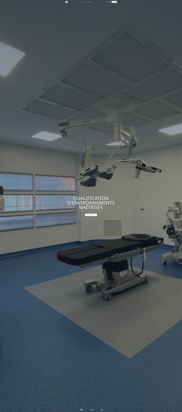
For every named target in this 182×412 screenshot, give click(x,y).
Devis (114, 1)
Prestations (88, 1)
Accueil (83, 1)
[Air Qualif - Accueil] (66, 1)
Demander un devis (90, 214)
